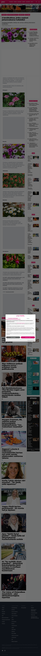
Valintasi (28, 318)
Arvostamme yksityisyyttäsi (13, 318)
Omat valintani (13, 337)
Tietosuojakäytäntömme (31, 340)
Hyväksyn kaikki (28, 337)
